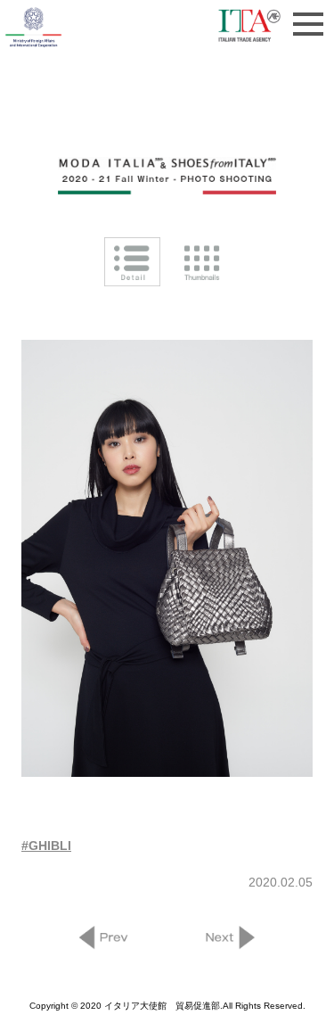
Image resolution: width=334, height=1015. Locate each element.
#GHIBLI (46, 845)
